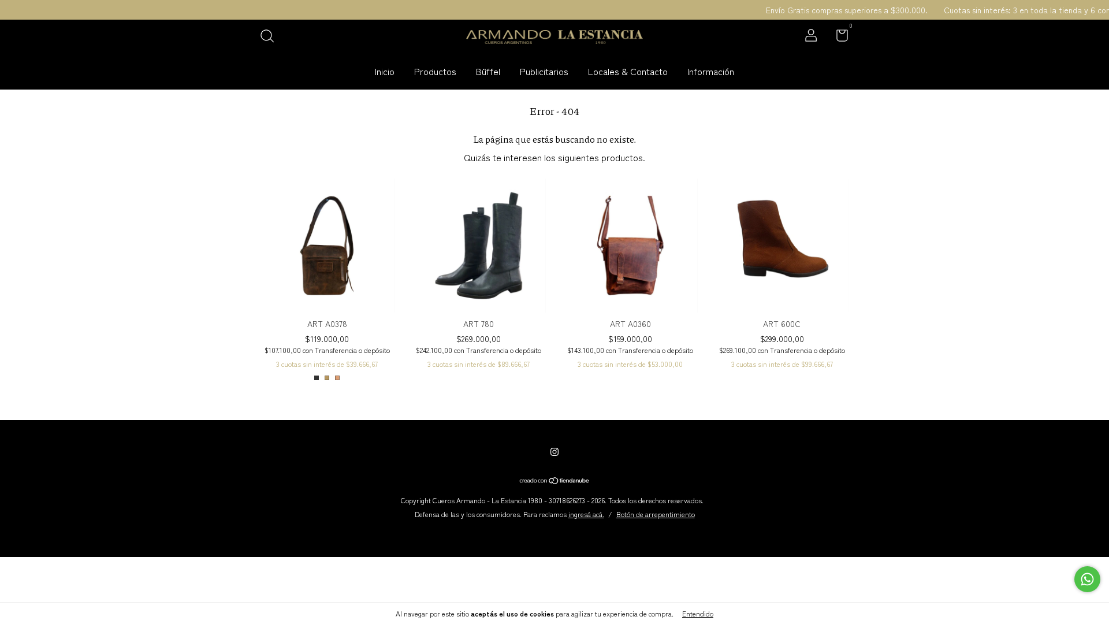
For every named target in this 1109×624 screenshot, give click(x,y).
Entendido (697, 613)
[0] (838, 37)
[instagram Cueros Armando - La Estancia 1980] (554, 451)
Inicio (385, 71)
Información (710, 71)
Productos (435, 71)
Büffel (488, 71)
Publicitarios (544, 71)
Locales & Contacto (628, 71)
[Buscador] (271, 36)
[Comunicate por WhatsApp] (1087, 579)
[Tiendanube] (555, 481)
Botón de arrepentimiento (655, 514)
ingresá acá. (586, 514)
